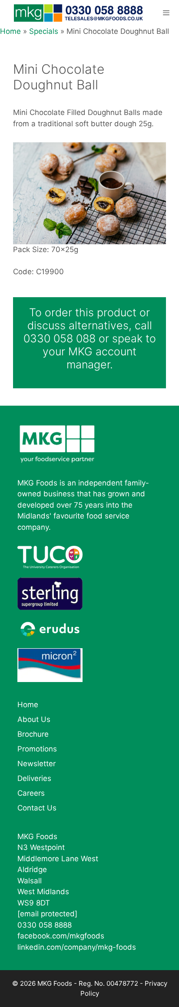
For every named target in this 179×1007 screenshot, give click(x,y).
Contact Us (36, 808)
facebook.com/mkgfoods (60, 936)
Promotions (37, 749)
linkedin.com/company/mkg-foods (76, 947)
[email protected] (47, 913)
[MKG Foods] (79, 13)
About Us (33, 719)
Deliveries (34, 778)
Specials (43, 31)
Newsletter (36, 763)
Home (10, 31)
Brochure (33, 734)
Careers (31, 793)
